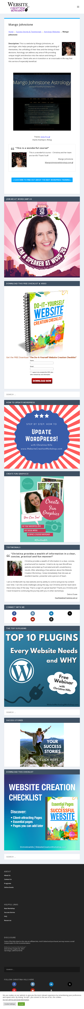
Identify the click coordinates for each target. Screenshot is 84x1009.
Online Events (9, 887)
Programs (7, 883)
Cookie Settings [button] (10, 1004)
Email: (32, 366)
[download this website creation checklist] (42, 850)
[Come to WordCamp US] (42, 277)
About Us (7, 875)
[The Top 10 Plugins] (42, 669)
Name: (32, 360)
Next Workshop (9, 908)
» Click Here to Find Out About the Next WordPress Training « (42, 180)
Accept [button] (21, 1004)
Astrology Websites (52, 32)
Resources (7, 920)
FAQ (5, 916)
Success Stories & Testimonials (28, 32)
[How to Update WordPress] (42, 437)
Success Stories (9, 912)
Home (11, 32)
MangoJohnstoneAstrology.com (58, 162)
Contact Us (8, 879)
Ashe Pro (44, 137)
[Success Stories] (42, 745)
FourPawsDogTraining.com (65, 598)
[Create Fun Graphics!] (42, 509)
